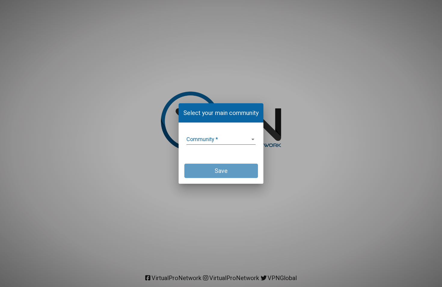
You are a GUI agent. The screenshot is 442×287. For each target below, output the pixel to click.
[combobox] (221, 139)
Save (221, 170)
